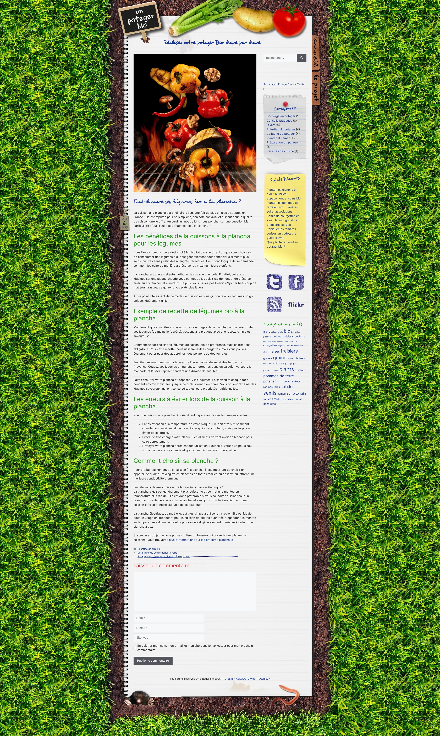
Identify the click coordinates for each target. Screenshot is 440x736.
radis (276, 387)
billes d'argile (277, 332)
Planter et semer (278, 138)
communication (269, 341)
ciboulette (298, 336)
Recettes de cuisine (149, 548)
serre (291, 393)
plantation (267, 370)
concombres (282, 341)
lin (273, 364)
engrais (281, 345)
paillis (296, 364)
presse (280, 382)
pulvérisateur (291, 381)
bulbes (276, 336)
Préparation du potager (283, 142)
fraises (274, 351)
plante (275, 370)
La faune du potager (281, 133)
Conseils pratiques (279, 120)
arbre (266, 331)
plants (286, 369)
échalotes (269, 403)
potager (269, 381)
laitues (300, 358)
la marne (267, 364)
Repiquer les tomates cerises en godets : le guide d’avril (281, 233)
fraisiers (289, 351)
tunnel (298, 399)
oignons (279, 363)
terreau (276, 399)
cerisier (286, 336)
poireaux (300, 370)
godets (267, 358)
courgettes (270, 345)
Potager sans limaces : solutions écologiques (164, 556)
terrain (301, 393)
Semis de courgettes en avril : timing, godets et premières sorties (283, 220)
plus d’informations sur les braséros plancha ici (201, 540)
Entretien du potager (281, 129)
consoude (293, 341)
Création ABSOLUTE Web (240, 678)
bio (287, 331)
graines (281, 357)
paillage (288, 364)
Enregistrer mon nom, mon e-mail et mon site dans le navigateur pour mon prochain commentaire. (195, 648)
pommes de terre (278, 376)
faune (289, 345)
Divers (271, 125)
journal (292, 359)
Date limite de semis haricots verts (157, 552)
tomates (287, 399)
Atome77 (264, 678)
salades (287, 386)
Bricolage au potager (281, 116)
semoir (281, 393)
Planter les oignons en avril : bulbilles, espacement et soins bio (284, 194)
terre (266, 399)
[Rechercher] (301, 58)
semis (270, 393)
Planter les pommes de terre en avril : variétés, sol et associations (283, 207)
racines (268, 387)
